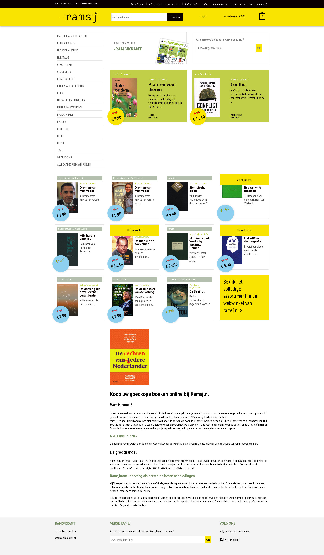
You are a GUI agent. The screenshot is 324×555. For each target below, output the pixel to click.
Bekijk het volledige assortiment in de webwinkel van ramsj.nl (240, 296)
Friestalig (63, 57)
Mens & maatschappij (70, 107)
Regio (60, 136)
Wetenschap (64, 157)
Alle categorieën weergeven (74, 164)
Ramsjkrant (137, 4)
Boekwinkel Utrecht (196, 4)
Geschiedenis (64, 64)
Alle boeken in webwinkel (164, 4)
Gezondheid (64, 72)
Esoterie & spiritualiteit (72, 36)
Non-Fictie (63, 129)
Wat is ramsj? (258, 4)
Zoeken (175, 17)
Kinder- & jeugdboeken (70, 86)
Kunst (61, 93)
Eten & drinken (66, 43)
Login (203, 16)
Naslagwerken (66, 114)
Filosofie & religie (67, 50)
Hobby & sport (66, 79)
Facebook (232, 539)
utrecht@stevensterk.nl (181, 468)
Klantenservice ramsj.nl (228, 4)
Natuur (61, 122)
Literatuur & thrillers (71, 100)
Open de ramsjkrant (65, 538)
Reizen (61, 143)
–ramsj (78, 16)
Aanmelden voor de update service (76, 3)
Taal (60, 150)
